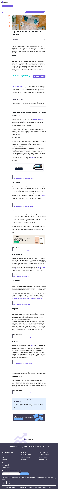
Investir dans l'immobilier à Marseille (21, 304)
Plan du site (49, 487)
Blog (3, 454)
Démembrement (5, 460)
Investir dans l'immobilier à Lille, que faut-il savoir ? (25, 250)
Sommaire (15, 39)
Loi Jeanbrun (4, 459)
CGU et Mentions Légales (11, 487)
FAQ (3, 457)
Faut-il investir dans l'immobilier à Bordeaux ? (23, 178)
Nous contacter (24, 459)
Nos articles (4, 456)
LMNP (24, 12)
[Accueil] (29, 438)
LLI (2, 462)
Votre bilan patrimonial (25, 457)
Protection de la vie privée (44, 456)
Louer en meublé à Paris (17, 86)
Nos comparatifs (5, 3)
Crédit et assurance (6, 465)
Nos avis (13, 3)
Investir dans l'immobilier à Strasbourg (22, 276)
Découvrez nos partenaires (26, 454)
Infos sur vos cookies (43, 457)
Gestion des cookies (43, 459)
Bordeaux (32, 157)
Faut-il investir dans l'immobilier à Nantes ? (23, 363)
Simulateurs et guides (6, 464)
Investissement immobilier (23, 3)
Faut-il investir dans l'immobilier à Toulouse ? (23, 206)
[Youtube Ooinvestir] (6, 482)
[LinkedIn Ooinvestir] (9, 482)
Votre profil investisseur (25, 456)
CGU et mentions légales (44, 454)
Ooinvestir (6, 12)
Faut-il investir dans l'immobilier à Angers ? (23, 337)
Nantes (33, 345)
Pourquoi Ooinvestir (6, 467)
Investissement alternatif (36, 3)
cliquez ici (3, 479)
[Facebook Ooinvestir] (3, 482)
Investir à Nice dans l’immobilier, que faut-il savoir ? (25, 393)
